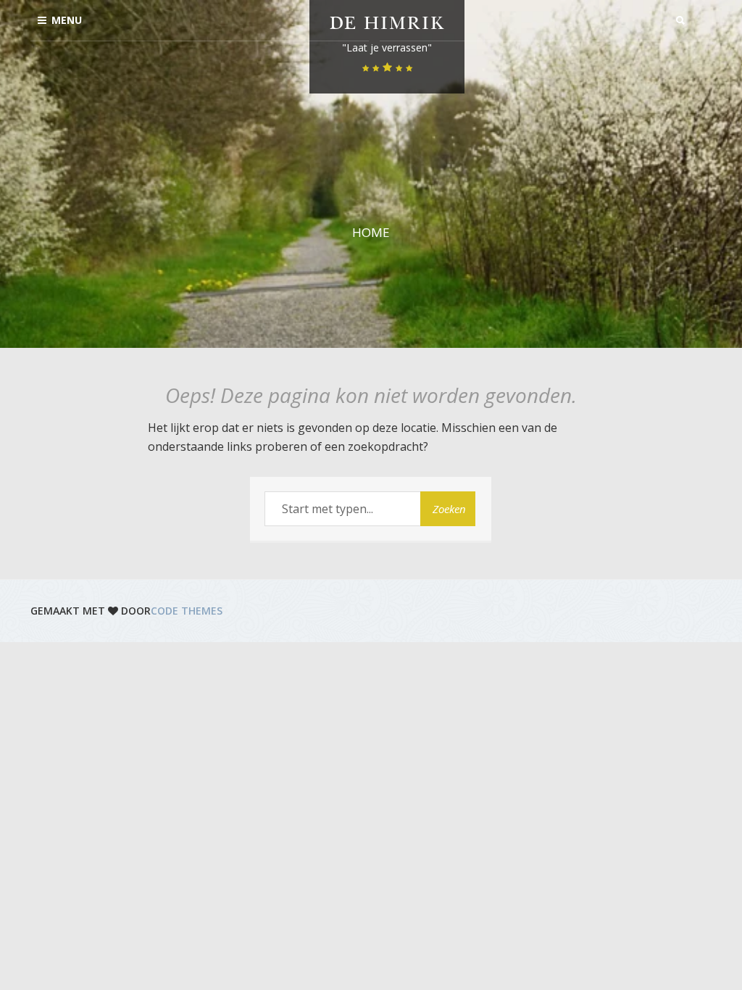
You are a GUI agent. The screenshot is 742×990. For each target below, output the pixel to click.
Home (371, 232)
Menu (66, 20)
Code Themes (186, 610)
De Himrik (387, 25)
